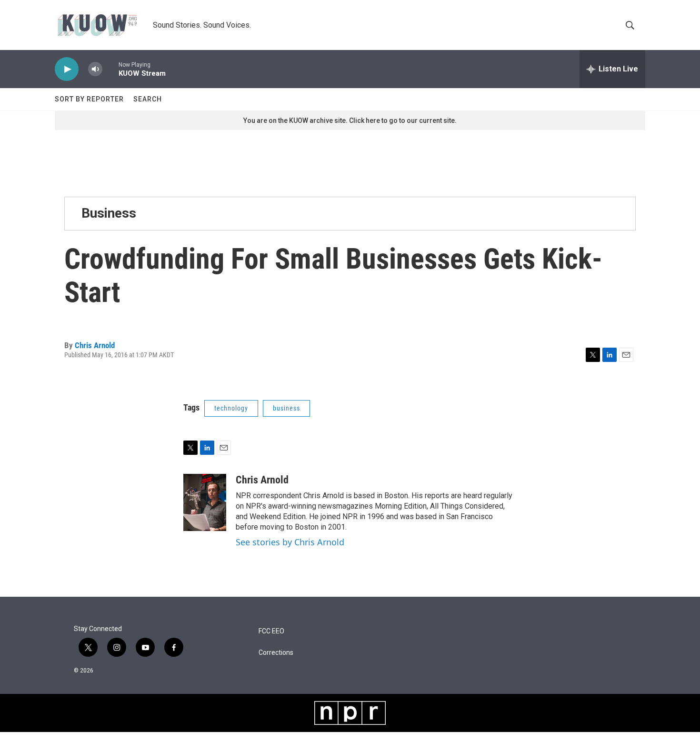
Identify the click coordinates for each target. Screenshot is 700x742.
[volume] (95, 69)
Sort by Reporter (89, 99)
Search (147, 99)
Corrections (276, 652)
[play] (66, 69)
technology (231, 408)
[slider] (110, 69)
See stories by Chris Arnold (290, 542)
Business (108, 213)
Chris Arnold (95, 345)
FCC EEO (271, 631)
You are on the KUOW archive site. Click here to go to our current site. (350, 120)
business (286, 408)
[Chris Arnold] (204, 502)
